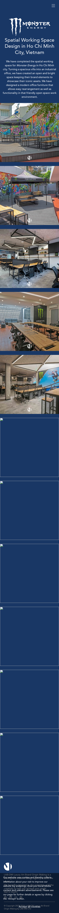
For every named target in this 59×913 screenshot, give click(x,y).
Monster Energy (26, 65)
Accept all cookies (29, 907)
